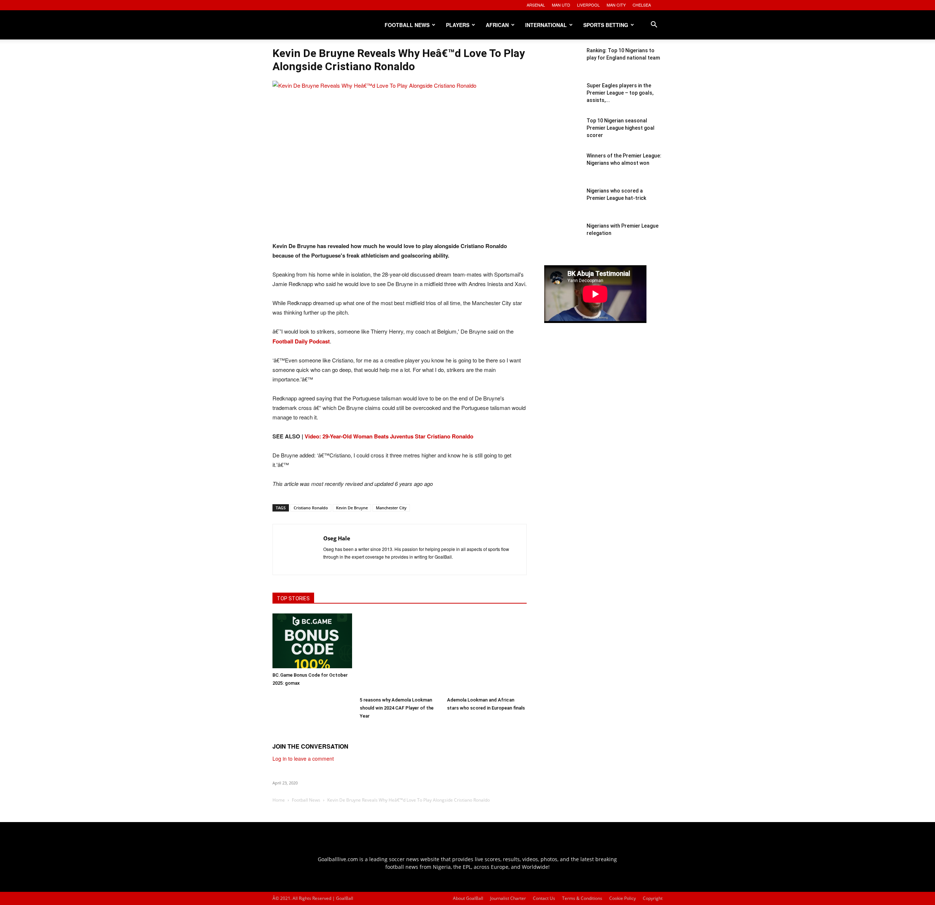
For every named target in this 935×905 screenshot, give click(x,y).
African (497, 24)
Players (457, 24)
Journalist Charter (508, 898)
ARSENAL (536, 5)
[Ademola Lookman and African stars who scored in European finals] (487, 653)
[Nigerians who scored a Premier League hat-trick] (562, 205)
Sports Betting (605, 24)
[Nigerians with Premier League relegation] (562, 240)
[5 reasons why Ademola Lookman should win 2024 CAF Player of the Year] (399, 653)
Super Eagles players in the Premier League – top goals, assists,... (620, 93)
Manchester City (391, 507)
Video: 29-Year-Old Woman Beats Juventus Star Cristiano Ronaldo (389, 436)
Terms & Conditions (582, 898)
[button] (654, 25)
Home (278, 800)
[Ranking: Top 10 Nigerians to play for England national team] (562, 65)
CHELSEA (642, 5)
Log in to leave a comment (303, 758)
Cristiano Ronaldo (311, 507)
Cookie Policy (622, 898)
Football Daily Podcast (301, 341)
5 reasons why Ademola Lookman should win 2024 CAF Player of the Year (397, 708)
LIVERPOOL (588, 5)
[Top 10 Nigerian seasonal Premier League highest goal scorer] (562, 135)
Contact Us (544, 898)
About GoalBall (468, 898)
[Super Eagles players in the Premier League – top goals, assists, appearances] (562, 100)
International (546, 24)
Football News (407, 24)
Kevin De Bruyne (352, 507)
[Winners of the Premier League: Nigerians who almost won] (562, 170)
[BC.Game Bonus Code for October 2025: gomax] (312, 640)
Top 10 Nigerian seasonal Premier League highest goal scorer (620, 128)
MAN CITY (616, 5)
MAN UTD (561, 5)
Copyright (653, 898)
